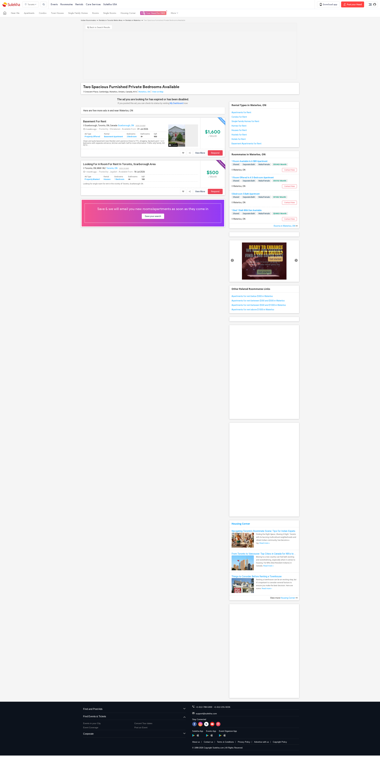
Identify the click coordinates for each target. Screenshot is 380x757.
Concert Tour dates (143, 723)
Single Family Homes (78, 13)
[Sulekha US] (5, 13)
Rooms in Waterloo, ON (285, 226)
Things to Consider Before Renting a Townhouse (257, 576)
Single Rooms (109, 13)
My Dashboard (176, 103)
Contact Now (289, 170)
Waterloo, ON (144, 91)
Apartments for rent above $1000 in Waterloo (253, 309)
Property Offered (92, 136)
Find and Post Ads (92, 709)
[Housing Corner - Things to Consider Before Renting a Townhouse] (243, 589)
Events (54, 4)
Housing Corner (128, 13)
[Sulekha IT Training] (264, 261)
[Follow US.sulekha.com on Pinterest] (218, 724)
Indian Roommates (88, 20)
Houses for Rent (239, 130)
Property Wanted (92, 179)
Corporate (88, 734)
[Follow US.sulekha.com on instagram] (200, 724)
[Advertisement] (190, 54)
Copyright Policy (280, 742)
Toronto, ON (111, 168)
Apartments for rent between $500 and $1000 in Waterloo (259, 305)
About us (196, 742)
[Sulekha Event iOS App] (211, 735)
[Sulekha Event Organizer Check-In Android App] (220, 735)
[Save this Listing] (183, 153)
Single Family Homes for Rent (245, 121)
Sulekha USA (110, 4)
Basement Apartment (113, 136)
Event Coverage (90, 727)
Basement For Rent (94, 121)
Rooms (95, 13)
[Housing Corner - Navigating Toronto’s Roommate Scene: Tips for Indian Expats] (243, 541)
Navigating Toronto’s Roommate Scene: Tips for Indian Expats (263, 531)
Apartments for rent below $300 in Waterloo (252, 296)
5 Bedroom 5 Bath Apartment (245, 194)
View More (200, 153)
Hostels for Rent (239, 135)
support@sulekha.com (206, 713)
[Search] (43, 4)
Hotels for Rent (239, 139)
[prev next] (264, 261)
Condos (42, 13)
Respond (215, 153)
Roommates (66, 4)
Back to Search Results (99, 27)
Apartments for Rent (241, 112)
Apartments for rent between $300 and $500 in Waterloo (258, 301)
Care (93, 4)
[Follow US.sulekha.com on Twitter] (206, 724)
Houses (107, 179)
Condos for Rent (239, 117)
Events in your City (92, 723)
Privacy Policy (244, 742)
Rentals (79, 4)
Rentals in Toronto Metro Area (110, 20)
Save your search (153, 216)
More (173, 13)
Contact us (208, 742)
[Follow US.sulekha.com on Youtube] (212, 724)
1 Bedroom (119, 179)
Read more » (264, 543)
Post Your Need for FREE (153, 13)
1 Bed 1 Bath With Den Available (247, 210)
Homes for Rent (239, 126)
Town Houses (57, 13)
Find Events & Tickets (94, 716)
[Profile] (372, 4)
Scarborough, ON (126, 125)
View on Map (157, 91)
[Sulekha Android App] (193, 735)
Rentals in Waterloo (133, 20)
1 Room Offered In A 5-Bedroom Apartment (253, 177)
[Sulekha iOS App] (197, 735)
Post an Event (140, 727)
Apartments (29, 13)
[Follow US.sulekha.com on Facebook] (194, 724)
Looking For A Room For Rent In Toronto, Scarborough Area (119, 164)
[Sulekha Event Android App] (207, 735)
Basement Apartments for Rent (246, 144)
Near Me (15, 13)
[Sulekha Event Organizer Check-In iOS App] (224, 735)
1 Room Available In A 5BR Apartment (249, 161)
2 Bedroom (132, 136)
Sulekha (11, 4)
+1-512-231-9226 (222, 707)
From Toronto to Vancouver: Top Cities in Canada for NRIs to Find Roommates (264, 553)
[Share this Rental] (190, 153)
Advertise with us (261, 742)
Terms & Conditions (225, 742)
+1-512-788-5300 (204, 707)
